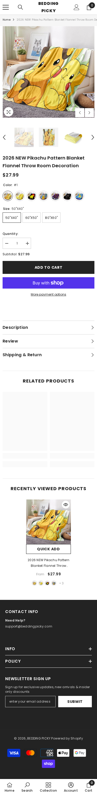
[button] (79, 112)
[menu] (6, 7)
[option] (48, 72)
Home (7, 20)
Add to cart (49, 267)
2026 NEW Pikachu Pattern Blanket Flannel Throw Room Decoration (48, 563)
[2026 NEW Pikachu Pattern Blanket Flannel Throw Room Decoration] (48, 521)
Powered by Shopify (67, 738)
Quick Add (48, 549)
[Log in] (76, 7)
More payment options (48, 294)
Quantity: (10, 234)
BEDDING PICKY (38, 738)
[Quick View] (66, 504)
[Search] (20, 7)
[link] (25, 456)
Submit (75, 701)
